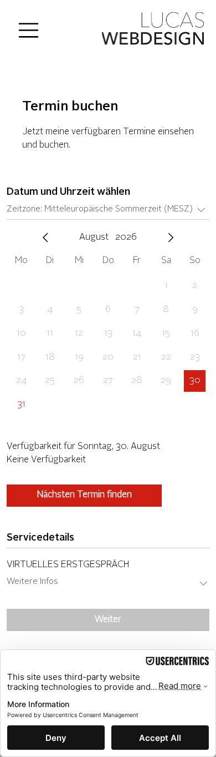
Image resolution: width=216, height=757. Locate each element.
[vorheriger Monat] (45, 237)
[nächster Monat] (170, 237)
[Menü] (29, 30)
